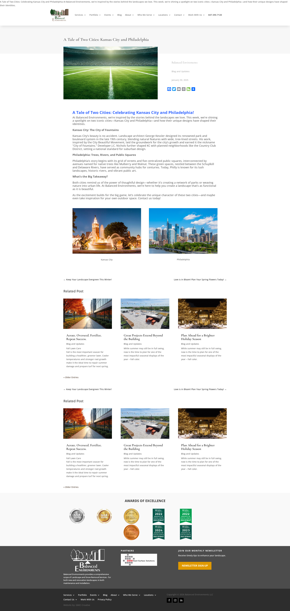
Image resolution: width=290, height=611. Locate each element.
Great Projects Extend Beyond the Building (143, 337)
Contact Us (68, 599)
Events (107, 14)
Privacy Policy (104, 599)
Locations (163, 14)
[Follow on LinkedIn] (181, 600)
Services (79, 14)
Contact (178, 14)
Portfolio (93, 14)
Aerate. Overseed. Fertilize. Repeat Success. (84, 337)
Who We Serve (144, 14)
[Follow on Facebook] (169, 600)
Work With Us (195, 14)
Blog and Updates (181, 71)
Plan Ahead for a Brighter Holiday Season (198, 337)
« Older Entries (71, 377)
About (128, 14)
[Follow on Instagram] (175, 600)
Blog (119, 14)
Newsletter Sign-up (195, 565)
